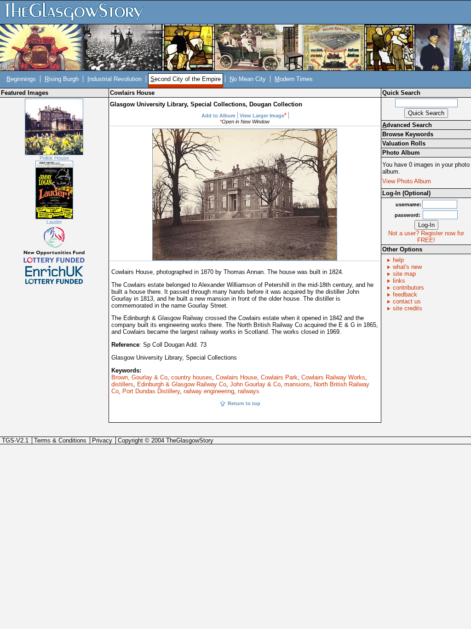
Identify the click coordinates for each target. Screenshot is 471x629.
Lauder (54, 222)
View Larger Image (262, 115)
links (399, 280)
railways (248, 391)
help (398, 259)
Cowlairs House (236, 377)
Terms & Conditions (60, 440)
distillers (122, 384)
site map (404, 273)
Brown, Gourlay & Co (139, 377)
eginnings (21, 79)
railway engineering (209, 391)
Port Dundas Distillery (151, 391)
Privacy (102, 440)
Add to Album (218, 115)
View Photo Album (406, 181)
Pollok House (54, 158)
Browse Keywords (407, 134)
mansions (297, 384)
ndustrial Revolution (114, 79)
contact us (407, 301)
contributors (408, 287)
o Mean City (248, 79)
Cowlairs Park (279, 377)
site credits (407, 308)
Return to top (244, 403)
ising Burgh (62, 79)
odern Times (294, 79)
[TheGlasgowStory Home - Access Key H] (77, 12)
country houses (191, 377)
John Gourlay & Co (255, 384)
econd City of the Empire (185, 79)
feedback (405, 294)
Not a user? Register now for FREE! (426, 237)
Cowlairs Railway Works (333, 377)
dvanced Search (407, 125)
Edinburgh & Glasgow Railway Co (181, 384)
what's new (407, 266)
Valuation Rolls (403, 143)
